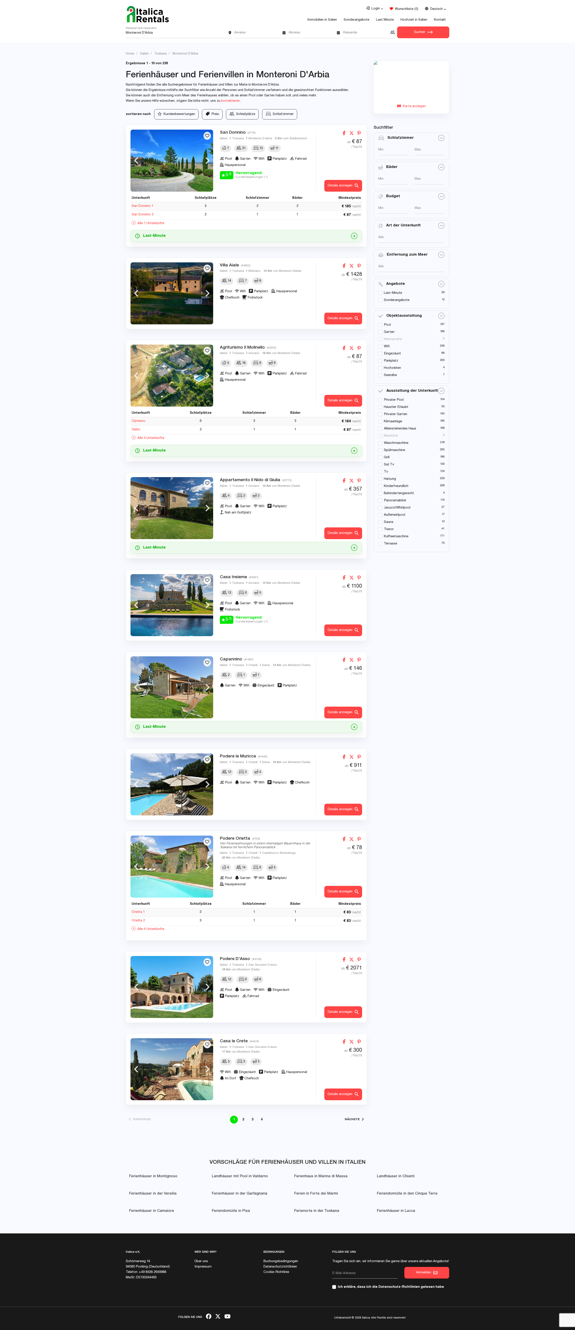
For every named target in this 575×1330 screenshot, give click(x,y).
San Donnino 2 (142, 214)
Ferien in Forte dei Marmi (316, 1194)
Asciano (253, 353)
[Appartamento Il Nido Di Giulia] (171, 508)
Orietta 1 (138, 912)
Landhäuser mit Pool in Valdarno (240, 1176)
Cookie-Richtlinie (276, 1272)
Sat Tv (389, 464)
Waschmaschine (396, 443)
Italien (224, 138)
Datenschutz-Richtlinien (399, 1287)
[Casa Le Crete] (171, 1069)
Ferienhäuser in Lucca (396, 1211)
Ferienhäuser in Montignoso (153, 1176)
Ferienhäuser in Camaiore (151, 1211)
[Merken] (207, 136)
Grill (386, 457)
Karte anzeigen (413, 106)
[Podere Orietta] (171, 867)
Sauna (388, 522)
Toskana (238, 138)
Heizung (390, 479)
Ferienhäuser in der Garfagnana (239, 1194)
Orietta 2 (138, 920)
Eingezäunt (392, 353)
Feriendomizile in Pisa (231, 1211)
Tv (386, 472)
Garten (389, 332)
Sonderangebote (356, 20)
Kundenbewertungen (178, 114)
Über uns (201, 1261)
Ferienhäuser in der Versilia (153, 1194)
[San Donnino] (171, 161)
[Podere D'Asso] (171, 987)
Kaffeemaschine (396, 536)
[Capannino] (171, 687)
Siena (266, 665)
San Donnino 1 (142, 206)
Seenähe (390, 375)
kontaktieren (230, 101)
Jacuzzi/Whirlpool (397, 507)
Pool (387, 325)
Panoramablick (395, 500)
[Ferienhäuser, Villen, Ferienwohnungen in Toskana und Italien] (147, 14)
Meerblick (391, 436)
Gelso (136, 429)
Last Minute (385, 20)
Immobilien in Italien (322, 20)
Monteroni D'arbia (260, 138)
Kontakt (440, 20)
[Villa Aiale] (171, 293)
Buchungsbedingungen (280, 1261)
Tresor (389, 529)
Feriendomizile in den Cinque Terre (407, 1194)
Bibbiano (254, 271)
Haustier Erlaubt (396, 407)
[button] (374, 8)
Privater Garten (395, 414)
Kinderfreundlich (396, 486)
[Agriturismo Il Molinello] (171, 376)
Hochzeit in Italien (413, 20)
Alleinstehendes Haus (400, 428)
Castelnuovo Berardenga (279, 853)
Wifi (387, 346)
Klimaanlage (393, 421)
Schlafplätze (244, 114)
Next (207, 160)
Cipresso (138, 421)
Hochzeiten (392, 368)
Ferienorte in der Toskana (316, 1211)
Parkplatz (391, 361)
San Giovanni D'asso (262, 965)
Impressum (203, 1266)
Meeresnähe (393, 339)
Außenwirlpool (394, 515)
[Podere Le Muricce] (171, 784)
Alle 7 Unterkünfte (150, 223)
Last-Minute (393, 293)
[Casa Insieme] (171, 605)
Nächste (353, 1119)
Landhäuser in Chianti (396, 1176)
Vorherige (141, 1119)
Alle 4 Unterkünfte (150, 929)
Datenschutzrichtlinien (280, 1266)
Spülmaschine (394, 450)
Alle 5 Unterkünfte (150, 438)
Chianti (253, 665)
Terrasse (390, 543)
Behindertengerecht (399, 493)
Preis (214, 114)
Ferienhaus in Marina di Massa (320, 1176)
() (405, 9)
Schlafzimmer (282, 114)
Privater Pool (394, 400)
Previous (136, 160)
